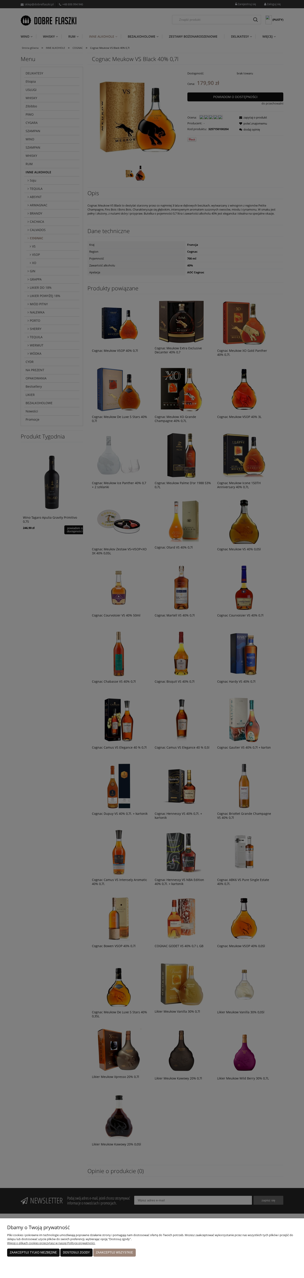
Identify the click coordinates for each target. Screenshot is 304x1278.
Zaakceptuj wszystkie (114, 1252)
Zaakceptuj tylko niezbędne (33, 1252)
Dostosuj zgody (76, 1252)
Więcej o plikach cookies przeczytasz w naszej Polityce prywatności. (51, 1243)
